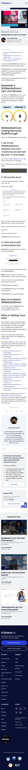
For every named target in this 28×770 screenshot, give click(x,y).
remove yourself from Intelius (17, 375)
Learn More (14, 484)
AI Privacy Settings (6, 679)
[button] (26, 3)
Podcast (3, 699)
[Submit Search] (25, 448)
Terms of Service (19, 724)
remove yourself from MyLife (17, 373)
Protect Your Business (14, 648)
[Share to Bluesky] (21, 411)
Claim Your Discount (14, 504)
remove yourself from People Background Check (15, 367)
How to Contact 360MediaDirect (12, 59)
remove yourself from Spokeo (17, 358)
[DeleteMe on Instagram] (20, 708)
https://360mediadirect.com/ (14, 159)
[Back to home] (7, 3)
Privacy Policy (18, 722)
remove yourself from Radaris (17, 364)
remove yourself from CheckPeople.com (12, 385)
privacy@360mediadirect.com (10, 310)
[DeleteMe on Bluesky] (20, 712)
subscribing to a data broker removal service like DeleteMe (13, 395)
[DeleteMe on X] (16, 712)
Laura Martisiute (14, 428)
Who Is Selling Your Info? (10, 60)
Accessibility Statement (20, 727)
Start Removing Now (14, 643)
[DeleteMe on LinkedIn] (16, 708)
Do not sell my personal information (20, 718)
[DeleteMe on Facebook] (24, 708)
